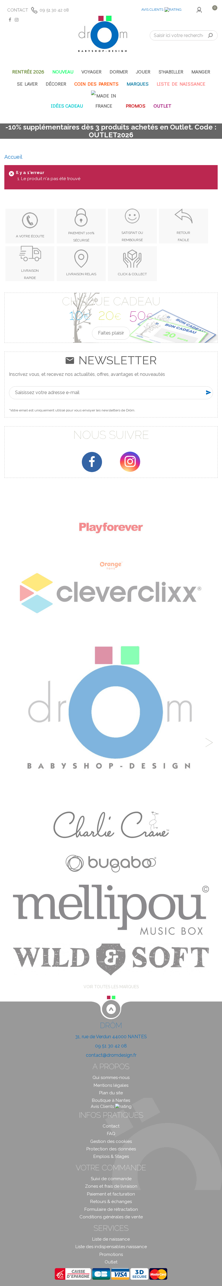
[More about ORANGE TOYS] (111, 565)
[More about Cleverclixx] (111, 593)
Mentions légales (111, 1085)
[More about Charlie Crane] (111, 824)
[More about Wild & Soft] (111, 959)
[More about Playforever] (111, 527)
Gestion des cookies (111, 1141)
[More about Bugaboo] (111, 861)
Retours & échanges (111, 1201)
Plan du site (111, 1092)
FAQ (111, 1133)
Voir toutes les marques (111, 986)
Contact (17, 10)
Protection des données (111, 1149)
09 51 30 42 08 (54, 10)
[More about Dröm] (111, 713)
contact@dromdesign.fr (111, 1055)
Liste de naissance (111, 1239)
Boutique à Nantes (111, 1100)
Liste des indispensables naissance (111, 1246)
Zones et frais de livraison (111, 1186)
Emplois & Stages (111, 1156)
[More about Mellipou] (111, 909)
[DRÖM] (103, 34)
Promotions (111, 1254)
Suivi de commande (111, 1178)
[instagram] (130, 462)
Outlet (111, 1262)
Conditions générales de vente (111, 1217)
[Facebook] (92, 462)
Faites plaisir (111, 333)
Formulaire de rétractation (111, 1209)
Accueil (13, 157)
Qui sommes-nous (111, 1077)
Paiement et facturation (111, 1194)
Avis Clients (152, 10)
